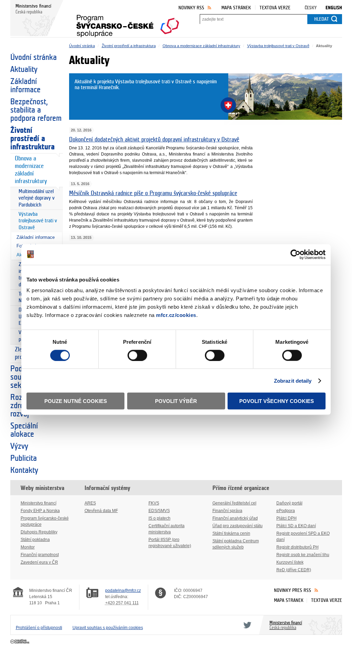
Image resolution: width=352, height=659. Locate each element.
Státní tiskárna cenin (231, 533)
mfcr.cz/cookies (176, 315)
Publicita (23, 458)
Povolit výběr (176, 401)
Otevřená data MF (101, 510)
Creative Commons (20, 641)
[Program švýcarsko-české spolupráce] (127, 24)
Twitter (246, 624)
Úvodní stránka (33, 57)
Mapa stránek (236, 8)
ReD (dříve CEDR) (293, 569)
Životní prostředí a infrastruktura (32, 139)
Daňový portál (289, 503)
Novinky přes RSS (292, 590)
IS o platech (159, 518)
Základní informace (25, 86)
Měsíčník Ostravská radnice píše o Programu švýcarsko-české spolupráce (153, 193)
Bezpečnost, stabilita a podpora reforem (36, 110)
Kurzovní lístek (290, 562)
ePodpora (285, 510)
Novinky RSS (191, 8)
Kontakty (24, 470)
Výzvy (19, 446)
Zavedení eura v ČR (39, 562)
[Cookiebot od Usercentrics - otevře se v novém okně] (295, 254)
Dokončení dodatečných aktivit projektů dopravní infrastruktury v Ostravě (154, 139)
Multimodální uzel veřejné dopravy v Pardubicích (37, 198)
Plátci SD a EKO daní (296, 525)
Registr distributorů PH (297, 547)
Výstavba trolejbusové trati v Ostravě (38, 221)
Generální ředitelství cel (234, 503)
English (334, 8)
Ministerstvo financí (38, 503)
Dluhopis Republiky (39, 532)
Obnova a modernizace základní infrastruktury (31, 170)
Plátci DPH (286, 518)
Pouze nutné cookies (75, 401)
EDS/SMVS (159, 510)
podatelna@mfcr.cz (123, 590)
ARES (90, 503)
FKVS (153, 503)
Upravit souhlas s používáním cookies (108, 627)
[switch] (137, 355)
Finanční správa (227, 510)
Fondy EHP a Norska (40, 510)
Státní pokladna (35, 539)
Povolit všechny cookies (276, 401)
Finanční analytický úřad (235, 518)
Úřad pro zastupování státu (237, 525)
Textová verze (275, 8)
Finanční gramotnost (40, 554)
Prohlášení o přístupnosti (39, 627)
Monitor (28, 547)
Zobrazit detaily (293, 380)
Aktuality (23, 69)
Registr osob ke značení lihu (302, 554)
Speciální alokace (24, 430)
